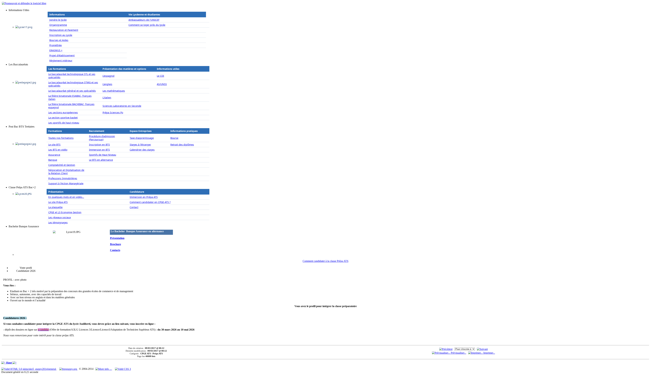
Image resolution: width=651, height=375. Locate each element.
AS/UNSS (162, 84)
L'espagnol (108, 75)
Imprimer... (489, 352)
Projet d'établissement (62, 55)
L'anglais (107, 84)
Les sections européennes (63, 112)
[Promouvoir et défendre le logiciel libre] (24, 3)
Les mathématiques (114, 90)
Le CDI (160, 75)
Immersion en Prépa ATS (144, 197)
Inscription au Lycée (60, 35)
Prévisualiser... (458, 352)
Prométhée (55, 45)
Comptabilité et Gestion (61, 165)
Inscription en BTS (99, 144)
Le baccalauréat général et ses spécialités (72, 90)
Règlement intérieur (60, 60)
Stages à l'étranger (140, 144)
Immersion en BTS (99, 149)
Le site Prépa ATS (58, 202)
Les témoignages (58, 222)
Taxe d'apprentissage (142, 138)
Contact (134, 207)
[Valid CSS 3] (123, 368)
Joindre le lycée (58, 19)
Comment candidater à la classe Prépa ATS (325, 261)
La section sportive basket (63, 117)
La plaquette (55, 207)
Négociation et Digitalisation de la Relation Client (66, 171)
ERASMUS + (55, 50)
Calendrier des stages (142, 149)
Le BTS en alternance (101, 159)
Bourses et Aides (58, 40)
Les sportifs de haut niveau (63, 122)
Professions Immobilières (62, 178)
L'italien (107, 97)
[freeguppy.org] (68, 368)
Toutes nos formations (61, 138)
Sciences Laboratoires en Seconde (122, 105)
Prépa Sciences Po (113, 112)
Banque (52, 159)
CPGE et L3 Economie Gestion (64, 212)
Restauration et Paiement (63, 30)
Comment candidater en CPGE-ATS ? (150, 202)
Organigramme (58, 24)
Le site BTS (54, 144)
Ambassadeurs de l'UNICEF (144, 19)
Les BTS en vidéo (57, 149)
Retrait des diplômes (182, 144)
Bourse (174, 138)
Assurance (54, 154)
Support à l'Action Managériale (65, 183)
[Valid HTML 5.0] (29, 368)
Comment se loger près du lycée (147, 24)
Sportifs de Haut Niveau (102, 154)
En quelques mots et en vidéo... (66, 197)
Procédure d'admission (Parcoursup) (102, 138)
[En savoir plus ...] (103, 368)
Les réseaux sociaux (59, 217)
